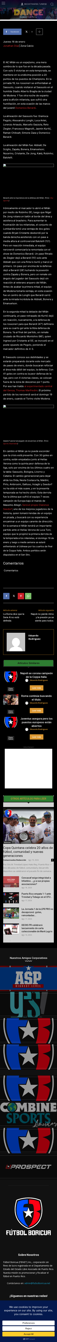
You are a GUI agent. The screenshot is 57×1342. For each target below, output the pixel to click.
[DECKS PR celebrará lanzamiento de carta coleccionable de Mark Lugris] (11, 929)
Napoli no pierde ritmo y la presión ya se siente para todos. (42, 617)
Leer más (36, 688)
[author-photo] (27, 680)
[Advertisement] (28, 768)
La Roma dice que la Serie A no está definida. (13, 617)
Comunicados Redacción (14, 860)
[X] (13, 596)
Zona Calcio (10, 689)
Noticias (7, 842)
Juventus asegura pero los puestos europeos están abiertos (36, 722)
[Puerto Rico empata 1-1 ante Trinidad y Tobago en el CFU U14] (11, 897)
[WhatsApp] (28, 596)
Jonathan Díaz (11, 45)
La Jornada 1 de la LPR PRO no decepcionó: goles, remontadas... (37, 912)
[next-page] (10, 941)
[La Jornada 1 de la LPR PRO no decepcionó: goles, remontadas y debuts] (11, 913)
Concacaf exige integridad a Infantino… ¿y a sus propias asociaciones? (36, 881)
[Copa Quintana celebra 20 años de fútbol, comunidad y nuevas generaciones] (28, 825)
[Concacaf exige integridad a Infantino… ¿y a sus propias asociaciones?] (11, 881)
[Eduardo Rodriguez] (16, 642)
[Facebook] (6, 596)
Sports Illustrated (10, 443)
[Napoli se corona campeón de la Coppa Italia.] (10, 676)
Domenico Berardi (25, 107)
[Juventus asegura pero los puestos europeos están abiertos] (10, 722)
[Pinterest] (21, 596)
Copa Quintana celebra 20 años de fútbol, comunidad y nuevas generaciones (28, 852)
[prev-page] (5, 941)
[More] (39, 32)
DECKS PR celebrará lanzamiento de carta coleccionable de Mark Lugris (37, 928)
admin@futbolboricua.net (37, 1283)
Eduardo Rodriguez (34, 637)
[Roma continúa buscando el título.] (10, 699)
